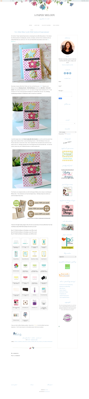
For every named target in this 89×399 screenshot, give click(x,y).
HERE (41, 86)
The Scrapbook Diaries (64, 297)
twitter (33, 338)
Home (30, 25)
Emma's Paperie (63, 290)
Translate (68, 134)
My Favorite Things (64, 292)
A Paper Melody (44, 15)
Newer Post (14, 385)
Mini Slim (36, 341)
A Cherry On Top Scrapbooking (66, 284)
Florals (29, 341)
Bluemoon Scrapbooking (65, 286)
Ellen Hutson (62, 288)
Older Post (49, 385)
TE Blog (35, 325)
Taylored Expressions (47, 341)
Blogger (46, 389)
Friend (32, 341)
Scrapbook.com (63, 293)
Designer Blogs (47, 391)
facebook (28, 338)
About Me (36, 25)
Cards (15, 341)
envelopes (24, 341)
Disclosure (56, 25)
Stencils (40, 341)
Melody (67, 56)
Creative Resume (46, 25)
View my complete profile (67, 64)
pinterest (38, 338)
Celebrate (20, 341)
